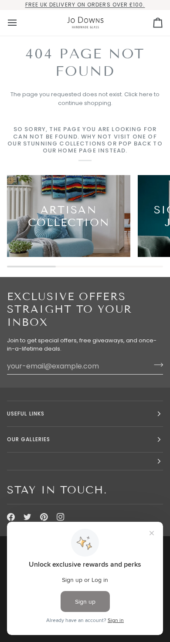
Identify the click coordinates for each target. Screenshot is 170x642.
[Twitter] (27, 517)
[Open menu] (20, 23)
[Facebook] (11, 517)
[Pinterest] (44, 517)
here (146, 94)
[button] (85, 461)
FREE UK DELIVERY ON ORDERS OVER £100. (85, 4)
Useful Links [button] (25, 413)
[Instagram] (61, 517)
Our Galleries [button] (28, 439)
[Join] (156, 365)
